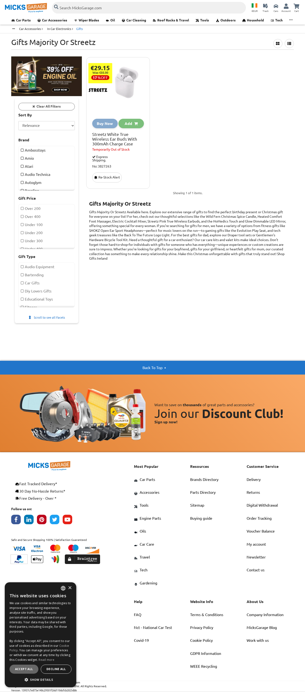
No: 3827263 (101, 166)
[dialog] (40, 634)
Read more (46, 660)
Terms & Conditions (206, 615)
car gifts (32, 283)
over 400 (32, 216)
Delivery (254, 479)
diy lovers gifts (37, 291)
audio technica (37, 174)
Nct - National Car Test (153, 627)
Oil (112, 20)
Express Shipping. (100, 158)
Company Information (265, 615)
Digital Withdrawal (262, 505)
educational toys (38, 299)
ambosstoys (35, 150)
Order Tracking (259, 518)
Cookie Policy (201, 640)
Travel (145, 557)
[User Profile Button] (286, 6)
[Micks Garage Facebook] (17, 521)
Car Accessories (54, 20)
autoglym (32, 182)
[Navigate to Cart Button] (296, 6)
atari (28, 166)
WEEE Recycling (203, 666)
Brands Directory (204, 479)
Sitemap (197, 505)
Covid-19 (141, 640)
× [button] (69, 588)
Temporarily (111, 149)
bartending (34, 275)
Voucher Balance (261, 531)
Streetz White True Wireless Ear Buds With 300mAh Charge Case (114, 139)
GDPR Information (205, 653)
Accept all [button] (24, 669)
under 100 (33, 224)
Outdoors (228, 20)
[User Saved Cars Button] (276, 6)
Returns (253, 492)
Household (255, 20)
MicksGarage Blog (262, 627)
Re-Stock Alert (109, 177)
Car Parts (23, 20)
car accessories (30, 28)
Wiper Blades (89, 20)
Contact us (255, 570)
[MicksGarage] (26, 8)
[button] (40, 679)
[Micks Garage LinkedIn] (30, 521)
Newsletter (256, 557)
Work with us (258, 640)
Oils (143, 531)
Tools (204, 20)
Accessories (149, 492)
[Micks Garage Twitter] (56, 521)
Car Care (147, 544)
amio (29, 158)
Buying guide (201, 518)
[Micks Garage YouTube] (69, 521)
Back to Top (152, 368)
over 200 (32, 208)
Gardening (148, 583)
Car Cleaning (136, 20)
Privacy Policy (201, 627)
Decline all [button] (56, 669)
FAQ (137, 615)
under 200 (33, 233)
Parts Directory (203, 492)
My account (256, 544)
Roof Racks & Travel (173, 20)
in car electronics (59, 28)
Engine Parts (150, 518)
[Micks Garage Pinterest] (43, 521)
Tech (279, 20)
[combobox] (63, 588)
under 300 (33, 241)
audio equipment (39, 267)
